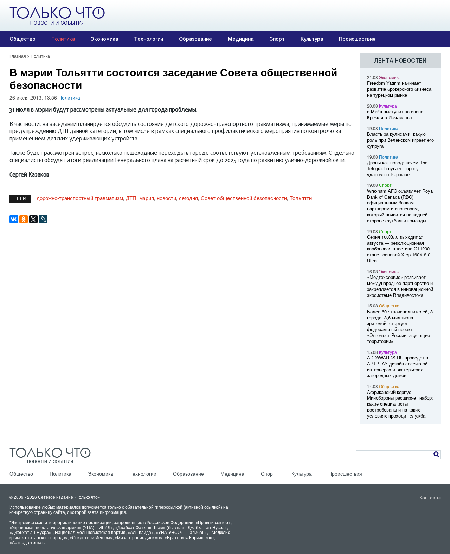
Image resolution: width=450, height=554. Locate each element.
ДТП (131, 198)
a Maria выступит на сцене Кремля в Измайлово (395, 114)
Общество (22, 39)
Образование (195, 39)
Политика (63, 39)
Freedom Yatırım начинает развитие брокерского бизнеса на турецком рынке (399, 88)
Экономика (104, 39)
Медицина (240, 39)
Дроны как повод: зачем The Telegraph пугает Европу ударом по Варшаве (397, 168)
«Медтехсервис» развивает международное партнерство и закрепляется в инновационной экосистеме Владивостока (400, 286)
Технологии (148, 39)
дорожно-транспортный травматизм (80, 198)
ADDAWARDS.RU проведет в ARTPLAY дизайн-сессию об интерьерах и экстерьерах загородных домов (397, 366)
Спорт (277, 39)
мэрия (146, 198)
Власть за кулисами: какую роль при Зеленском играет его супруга (400, 139)
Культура (312, 39)
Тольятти (301, 198)
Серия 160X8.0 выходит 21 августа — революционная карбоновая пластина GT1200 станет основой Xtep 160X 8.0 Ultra (398, 249)
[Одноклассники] (23, 219)
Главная (17, 56)
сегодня (188, 198)
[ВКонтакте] (13, 219)
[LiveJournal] (43, 219)
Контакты (430, 497)
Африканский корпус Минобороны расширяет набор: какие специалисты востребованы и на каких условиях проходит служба (400, 404)
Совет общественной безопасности (244, 198)
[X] (33, 219)
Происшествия (357, 39)
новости (166, 198)
